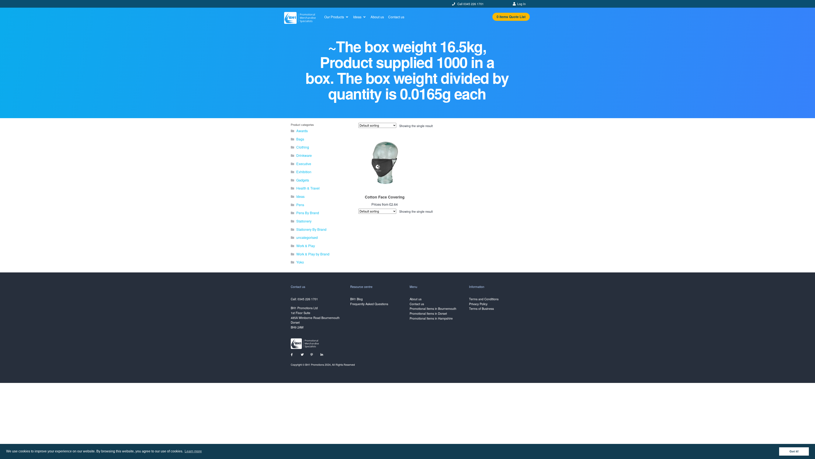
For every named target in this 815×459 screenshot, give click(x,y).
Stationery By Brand (311, 229)
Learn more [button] (193, 451)
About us (416, 299)
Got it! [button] (794, 451)
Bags (300, 139)
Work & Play (305, 245)
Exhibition (303, 171)
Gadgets (302, 180)
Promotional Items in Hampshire (431, 318)
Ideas (300, 196)
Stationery (304, 221)
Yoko (300, 262)
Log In (521, 4)
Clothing (302, 147)
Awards (302, 130)
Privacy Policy (478, 304)
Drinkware (304, 155)
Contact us (417, 304)
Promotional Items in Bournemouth (433, 308)
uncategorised (307, 237)
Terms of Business (481, 308)
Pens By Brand (307, 212)
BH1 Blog (356, 299)
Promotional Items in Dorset (428, 313)
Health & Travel (308, 188)
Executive (303, 163)
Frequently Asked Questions (369, 304)
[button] (336, 17)
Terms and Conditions (484, 299)
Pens (300, 204)
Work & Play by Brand (312, 254)
